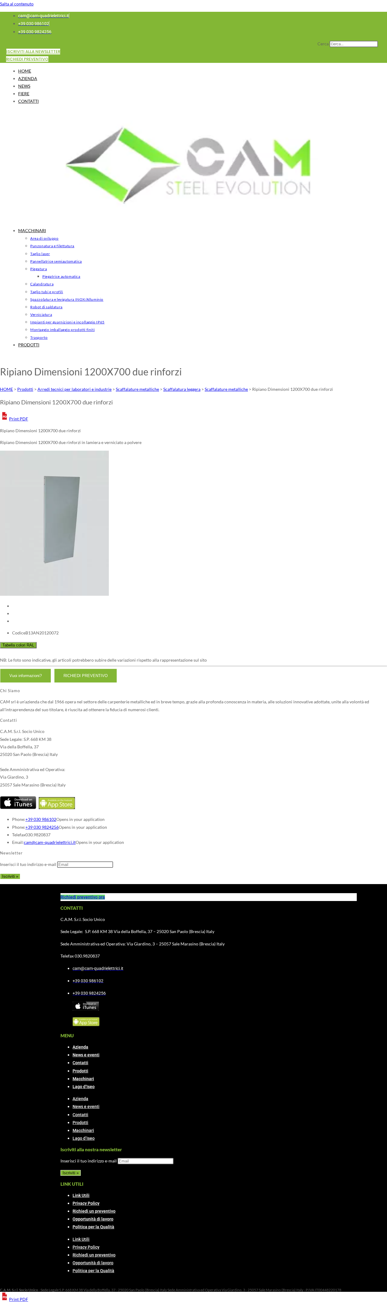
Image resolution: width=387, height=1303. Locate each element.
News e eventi (86, 1054)
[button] (14, 418)
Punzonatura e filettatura (52, 246)
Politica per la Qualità (93, 1226)
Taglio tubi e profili (46, 292)
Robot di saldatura (46, 307)
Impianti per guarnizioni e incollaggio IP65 (67, 322)
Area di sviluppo (44, 238)
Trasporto (38, 337)
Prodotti (80, 1070)
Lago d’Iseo (84, 1086)
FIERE (23, 93)
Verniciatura (41, 314)
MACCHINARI (32, 230)
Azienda (80, 1047)
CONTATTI (28, 101)
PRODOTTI (28, 344)
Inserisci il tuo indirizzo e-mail (28, 864)
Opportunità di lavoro (93, 1219)
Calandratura (42, 284)
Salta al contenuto (17, 3)
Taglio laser (40, 253)
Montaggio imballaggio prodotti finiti (62, 329)
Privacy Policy (86, 1203)
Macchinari (83, 1078)
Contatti (80, 1062)
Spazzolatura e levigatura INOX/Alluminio (66, 299)
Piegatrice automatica (61, 276)
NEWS (24, 86)
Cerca (323, 43)
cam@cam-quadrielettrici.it (50, 842)
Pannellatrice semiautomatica (56, 261)
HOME (24, 70)
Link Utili (81, 1195)
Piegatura (38, 269)
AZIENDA (27, 78)
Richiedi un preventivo (94, 1211)
